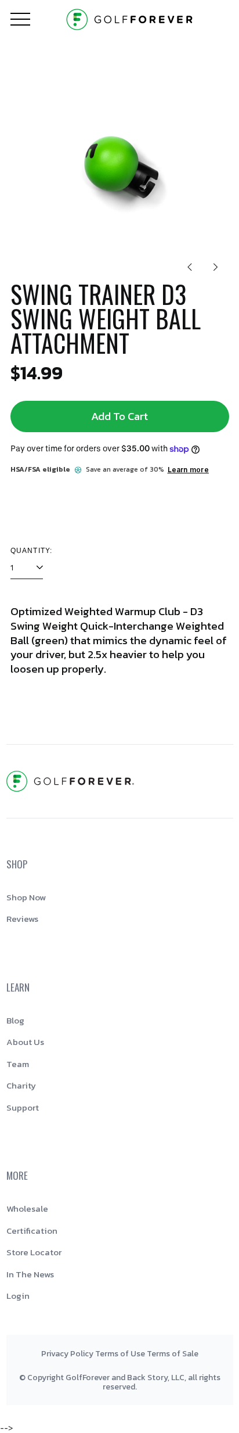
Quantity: (31, 551)
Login (18, 1295)
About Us (25, 1041)
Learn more (188, 469)
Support (22, 1107)
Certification (31, 1230)
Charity (21, 1085)
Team (17, 1064)
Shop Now (26, 897)
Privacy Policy (67, 1354)
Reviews (22, 918)
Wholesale (27, 1208)
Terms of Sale (172, 1354)
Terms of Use (120, 1354)
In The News (30, 1274)
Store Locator (33, 1252)
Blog (15, 1020)
